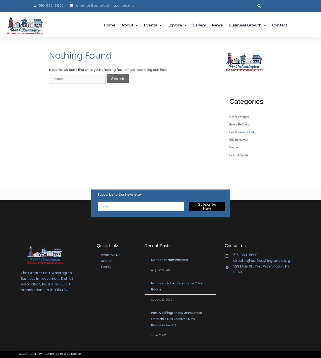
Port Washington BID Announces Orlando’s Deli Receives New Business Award (176, 319)
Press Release (239, 124)
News (217, 25)
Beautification (238, 155)
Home (110, 25)
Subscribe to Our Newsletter (120, 194)
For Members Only (242, 132)
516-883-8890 (50, 5)
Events (150, 25)
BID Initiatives (238, 139)
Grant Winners (239, 116)
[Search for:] (78, 79)
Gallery (199, 25)
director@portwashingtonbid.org (104, 5)
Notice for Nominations (170, 260)
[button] (259, 6)
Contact (279, 25)
